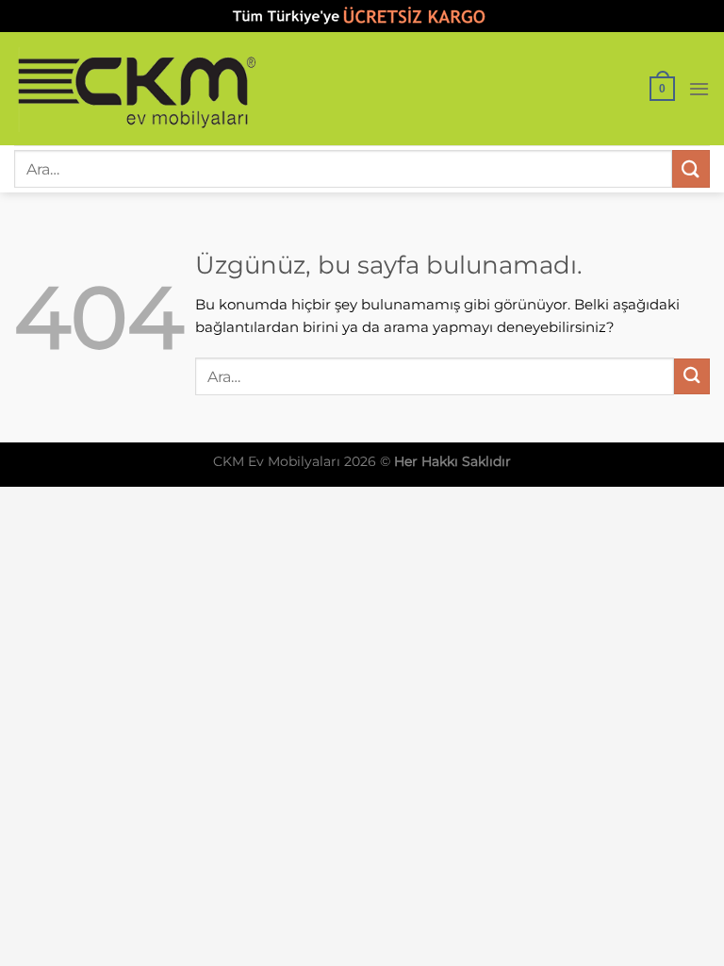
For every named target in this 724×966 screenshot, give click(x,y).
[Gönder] (691, 168)
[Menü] (699, 88)
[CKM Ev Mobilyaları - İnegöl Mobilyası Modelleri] (136, 89)
